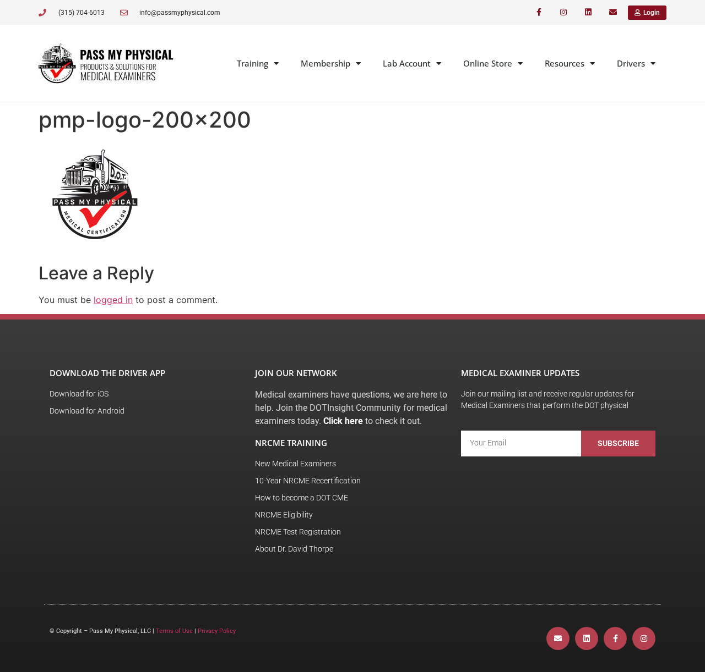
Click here (343, 421)
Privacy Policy (217, 631)
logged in (113, 299)
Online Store (487, 63)
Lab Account (407, 63)
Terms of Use (174, 631)
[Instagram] (563, 12)
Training (252, 63)
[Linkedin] (588, 12)
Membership (325, 63)
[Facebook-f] (539, 12)
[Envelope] (612, 12)
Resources (564, 63)
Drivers (631, 63)
